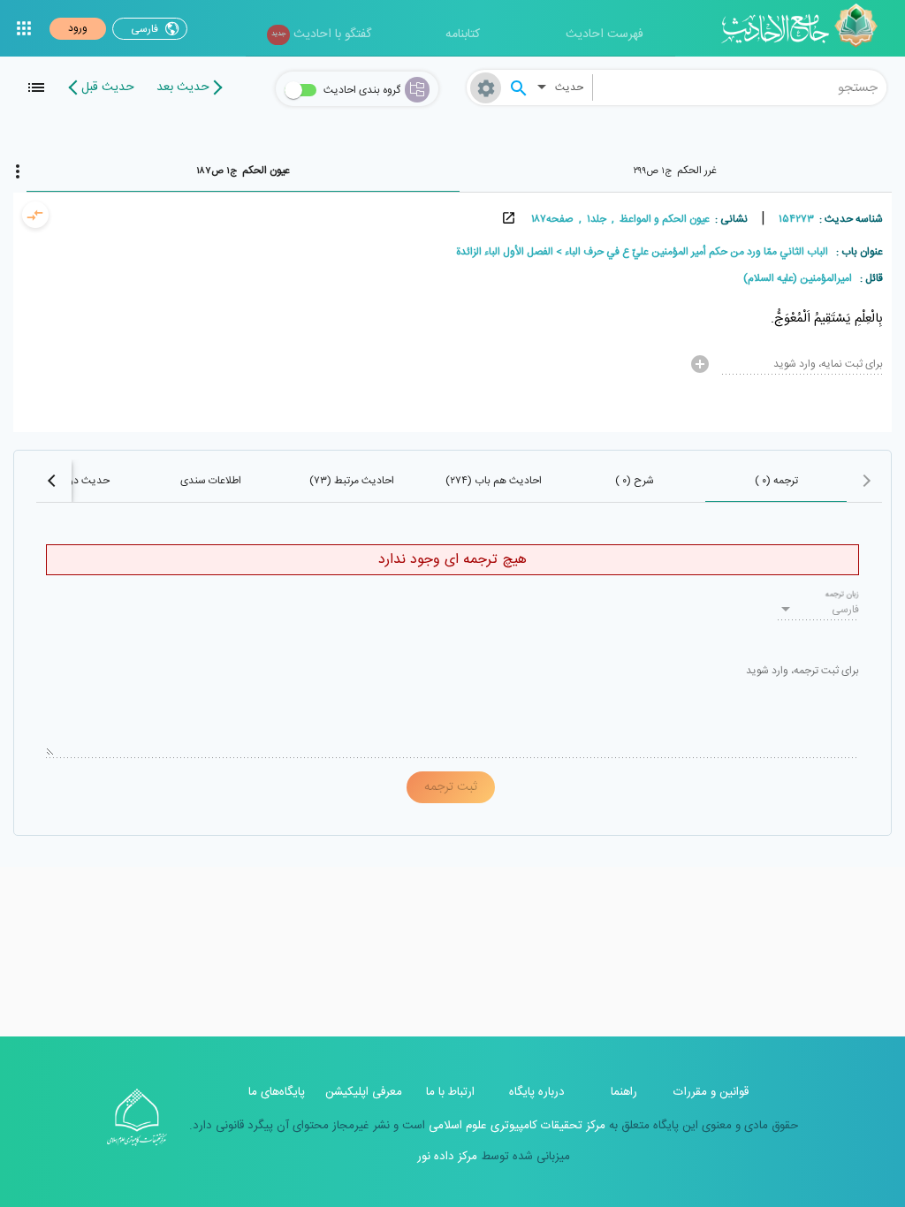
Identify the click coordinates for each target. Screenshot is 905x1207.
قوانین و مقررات (711, 1092)
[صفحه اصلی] (805, 28)
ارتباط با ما (450, 1092)
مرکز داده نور (447, 1156)
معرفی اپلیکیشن (363, 1092)
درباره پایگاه (537, 1092)
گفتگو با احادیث (321, 34)
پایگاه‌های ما (276, 1092)
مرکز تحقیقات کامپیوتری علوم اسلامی (515, 1125)
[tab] (676, 170)
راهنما (624, 1092)
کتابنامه (462, 34)
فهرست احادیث (604, 34)
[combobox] (740, 87)
